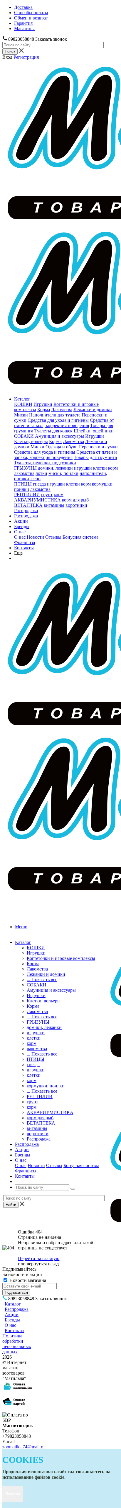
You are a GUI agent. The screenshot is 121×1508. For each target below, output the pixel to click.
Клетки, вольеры (31, 441)
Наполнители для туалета (54, 414)
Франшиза (24, 542)
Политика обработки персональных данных (16, 1343)
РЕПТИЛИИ (27, 494)
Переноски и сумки (98, 446)
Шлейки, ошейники (94, 430)
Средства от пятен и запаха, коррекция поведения (64, 423)
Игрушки (42, 404)
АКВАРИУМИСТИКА (37, 499)
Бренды (21, 526)
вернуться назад (43, 1263)
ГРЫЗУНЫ (25, 467)
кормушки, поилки (46, 1085)
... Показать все (42, 979)
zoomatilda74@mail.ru (23, 1446)
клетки (100, 467)
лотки (41, 473)
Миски (21, 414)
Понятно (12, 1494)
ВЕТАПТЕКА (28, 505)
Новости (35, 537)
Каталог (22, 398)
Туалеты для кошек (53, 430)
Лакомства (61, 409)
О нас (20, 531)
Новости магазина (27, 1280)
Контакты (24, 547)
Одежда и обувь (61, 446)
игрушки (83, 467)
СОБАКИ (24, 436)
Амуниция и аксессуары (59, 436)
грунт (47, 494)
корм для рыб (75, 499)
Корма (43, 409)
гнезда (39, 483)
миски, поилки (63, 473)
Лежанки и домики (92, 409)
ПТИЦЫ (23, 483)
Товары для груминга (95, 457)
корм (113, 467)
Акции (21, 521)
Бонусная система (80, 537)
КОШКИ (23, 404)
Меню (21, 926)
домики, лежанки (55, 467)
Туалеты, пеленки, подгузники (45, 462)
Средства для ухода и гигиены (58, 420)
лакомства (24, 473)
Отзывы (53, 537)
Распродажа (26, 510)
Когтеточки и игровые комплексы (61, 958)
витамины (54, 505)
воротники (76, 505)
